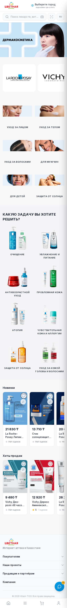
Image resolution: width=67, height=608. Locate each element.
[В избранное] (23, 395)
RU (60, 16)
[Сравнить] (23, 402)
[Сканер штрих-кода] (51, 17)
